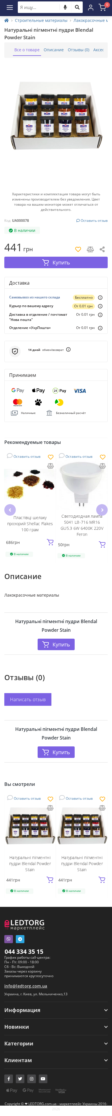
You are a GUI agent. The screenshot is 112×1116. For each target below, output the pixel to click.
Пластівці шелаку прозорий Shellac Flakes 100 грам (30, 523)
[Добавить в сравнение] (50, 466)
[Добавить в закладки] (50, 457)
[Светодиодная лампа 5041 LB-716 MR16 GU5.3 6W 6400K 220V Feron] (82, 484)
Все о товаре (27, 49)
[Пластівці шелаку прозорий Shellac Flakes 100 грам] (30, 484)
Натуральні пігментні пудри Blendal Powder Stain (30, 863)
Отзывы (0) (78, 49)
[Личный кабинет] (90, 7)
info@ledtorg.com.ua (25, 986)
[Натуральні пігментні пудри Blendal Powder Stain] (30, 826)
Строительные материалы (41, 20)
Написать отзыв (28, 699)
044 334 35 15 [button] (24, 951)
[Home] (6, 20)
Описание (54, 49)
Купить (61, 644)
